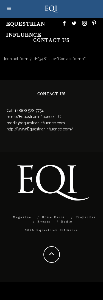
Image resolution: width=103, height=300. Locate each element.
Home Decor (53, 217)
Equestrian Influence (25, 29)
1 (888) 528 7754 (29, 110)
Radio (67, 221)
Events (44, 221)
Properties (86, 217)
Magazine (22, 217)
